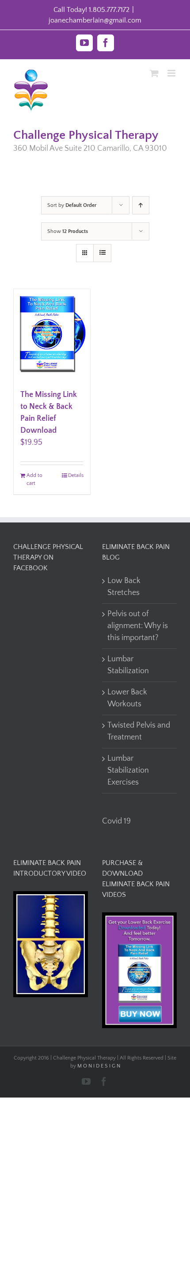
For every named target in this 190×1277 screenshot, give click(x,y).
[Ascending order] (140, 205)
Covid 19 (116, 821)
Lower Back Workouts (127, 698)
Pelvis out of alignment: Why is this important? (137, 626)
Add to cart (34, 479)
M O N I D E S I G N (98, 1066)
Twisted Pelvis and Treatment (138, 731)
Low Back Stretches (124, 586)
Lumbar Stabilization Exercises (128, 770)
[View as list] (102, 253)
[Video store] (50, 896)
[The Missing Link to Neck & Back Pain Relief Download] (52, 334)
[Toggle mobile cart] (154, 73)
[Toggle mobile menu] (172, 73)
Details (76, 475)
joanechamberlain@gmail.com (95, 20)
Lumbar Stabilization (128, 665)
